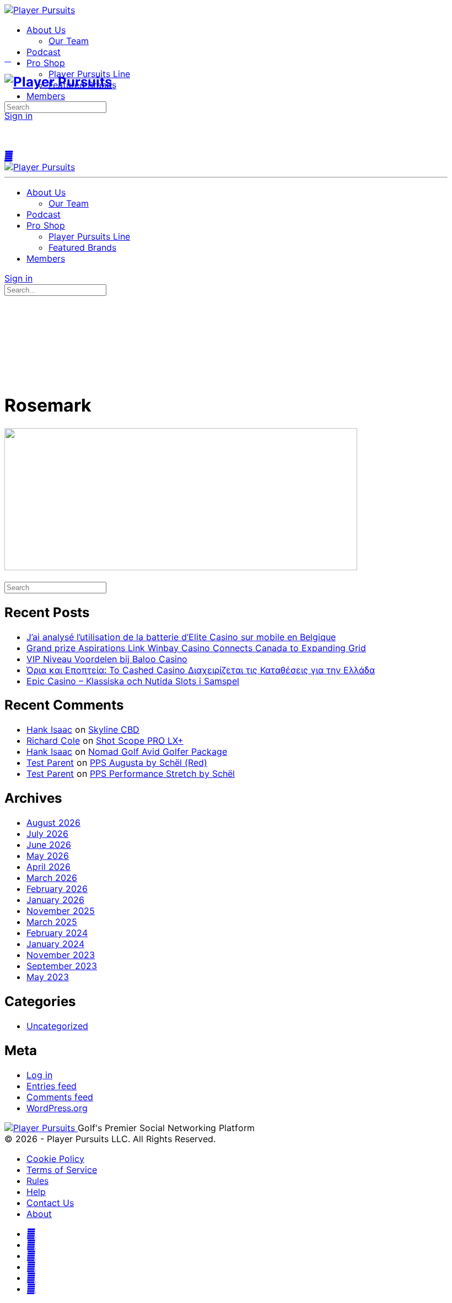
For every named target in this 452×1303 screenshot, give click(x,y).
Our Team (69, 203)
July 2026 (47, 833)
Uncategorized (57, 1025)
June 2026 (48, 844)
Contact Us (50, 1202)
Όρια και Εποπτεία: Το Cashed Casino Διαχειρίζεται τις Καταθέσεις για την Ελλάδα (200, 669)
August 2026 (53, 822)
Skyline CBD (113, 729)
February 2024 (57, 932)
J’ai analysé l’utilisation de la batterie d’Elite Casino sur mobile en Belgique (181, 636)
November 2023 (60, 954)
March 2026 (51, 877)
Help (36, 1191)
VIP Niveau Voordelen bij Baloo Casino (106, 658)
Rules (37, 1180)
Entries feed (51, 1085)
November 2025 (60, 910)
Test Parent (50, 762)
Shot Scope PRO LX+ (140, 740)
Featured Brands (82, 247)
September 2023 (61, 965)
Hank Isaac (49, 729)
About (39, 1213)
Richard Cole (53, 740)
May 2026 (47, 855)
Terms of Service (61, 1169)
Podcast (43, 214)
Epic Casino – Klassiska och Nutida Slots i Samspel (132, 680)
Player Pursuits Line (89, 236)
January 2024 (55, 943)
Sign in (18, 115)
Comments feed (59, 1096)
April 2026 (48, 866)
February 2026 (57, 888)
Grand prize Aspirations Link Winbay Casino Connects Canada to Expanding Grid (196, 647)
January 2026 (55, 899)
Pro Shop (45, 225)
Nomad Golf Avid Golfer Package (157, 751)
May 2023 (47, 976)
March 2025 (51, 921)
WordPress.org (57, 1107)
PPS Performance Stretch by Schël (162, 773)
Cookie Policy (55, 1158)
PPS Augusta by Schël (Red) (148, 762)
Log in (39, 1074)
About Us (46, 192)
